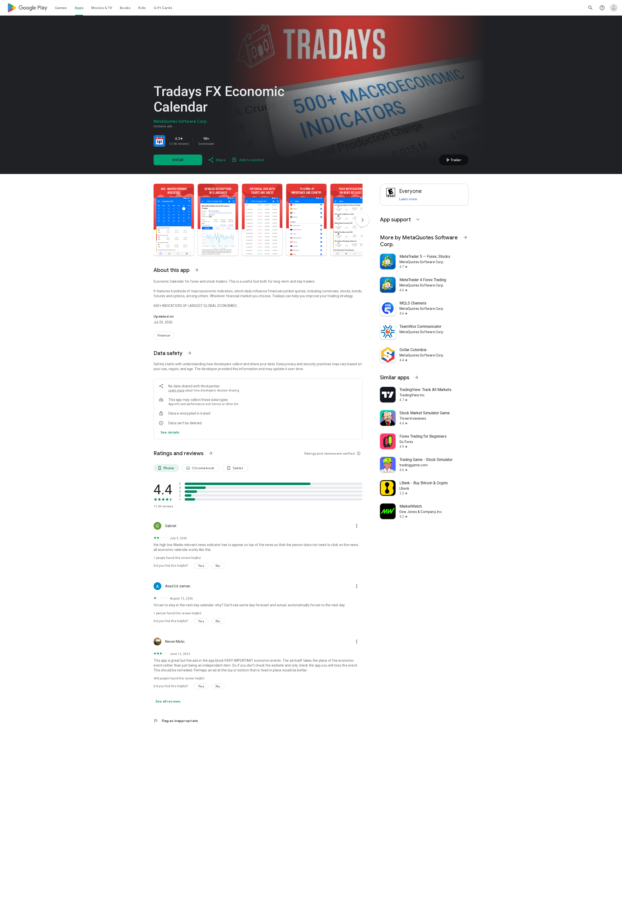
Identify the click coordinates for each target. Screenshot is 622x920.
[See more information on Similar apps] (416, 377)
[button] (174, 220)
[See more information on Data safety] (189, 353)
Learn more (176, 390)
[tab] (61, 8)
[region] (222, 141)
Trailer (453, 160)
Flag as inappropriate (176, 721)
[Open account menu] (614, 8)
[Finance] (164, 335)
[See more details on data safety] (170, 432)
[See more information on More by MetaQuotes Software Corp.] (465, 237)
